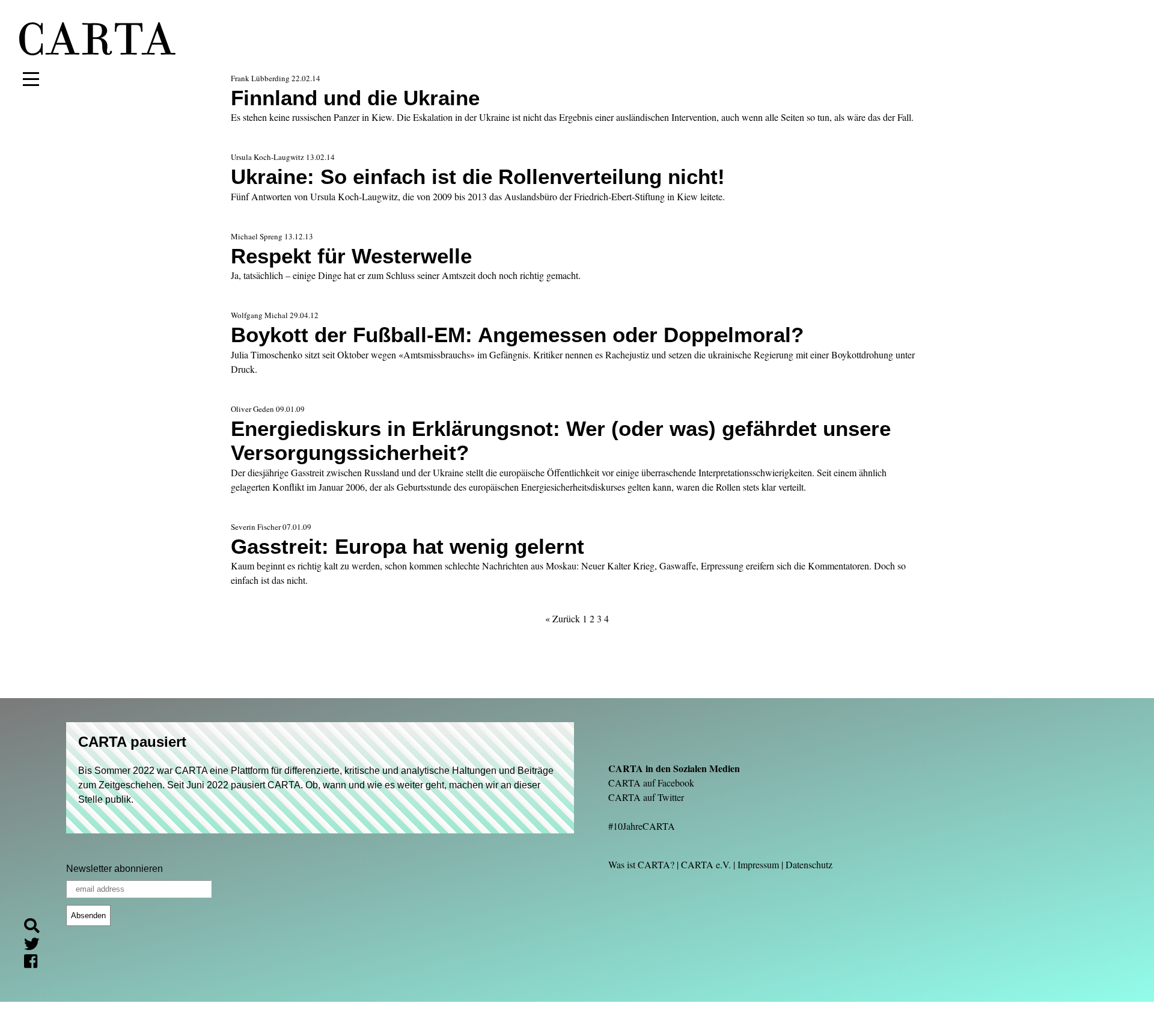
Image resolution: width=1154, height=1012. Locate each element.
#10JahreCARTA (641, 826)
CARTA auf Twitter (646, 797)
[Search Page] (37, 927)
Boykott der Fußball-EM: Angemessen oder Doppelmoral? (517, 334)
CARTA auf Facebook (651, 782)
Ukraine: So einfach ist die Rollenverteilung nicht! (478, 176)
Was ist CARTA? (641, 864)
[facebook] (35, 963)
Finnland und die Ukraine (355, 97)
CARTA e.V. (706, 864)
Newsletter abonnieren (114, 868)
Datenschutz (809, 864)
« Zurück (562, 618)
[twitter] (37, 945)
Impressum (758, 864)
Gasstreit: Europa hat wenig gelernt (407, 546)
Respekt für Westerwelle (351, 256)
